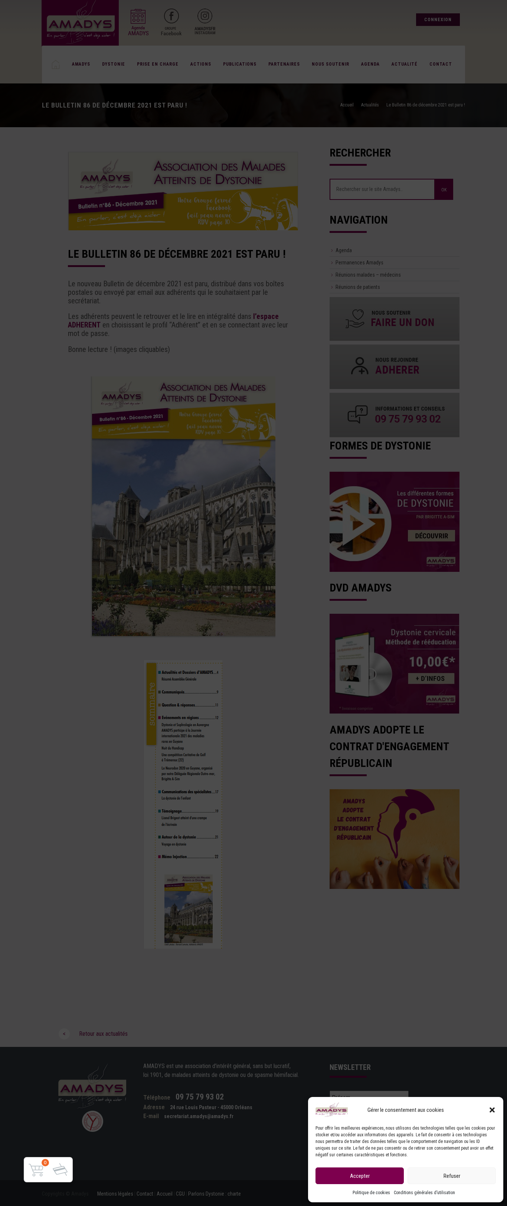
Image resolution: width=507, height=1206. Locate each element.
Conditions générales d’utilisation (424, 1192)
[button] (492, 1110)
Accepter (360, 1176)
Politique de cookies (371, 1192)
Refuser (452, 1176)
